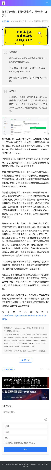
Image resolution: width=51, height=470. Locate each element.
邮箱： (8, 432)
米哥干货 (45, 21)
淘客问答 (37, 21)
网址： (7, 438)
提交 (25, 449)
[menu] (47, 3)
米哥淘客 (5, 21)
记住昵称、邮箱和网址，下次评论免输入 (20, 443)
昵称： (8, 426)
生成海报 (9, 369)
